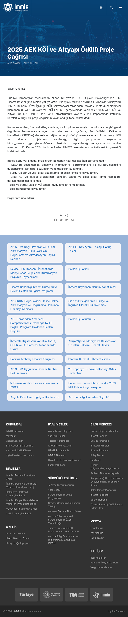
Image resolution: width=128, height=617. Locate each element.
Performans (118, 611)
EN (101, 7)
